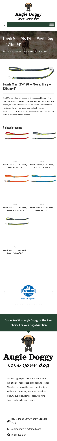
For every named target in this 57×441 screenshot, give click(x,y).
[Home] (4, 51)
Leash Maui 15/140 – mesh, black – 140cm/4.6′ (42, 166)
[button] (51, 69)
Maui (15, 161)
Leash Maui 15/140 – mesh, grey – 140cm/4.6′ (15, 251)
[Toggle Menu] (51, 24)
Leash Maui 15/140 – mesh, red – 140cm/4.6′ (15, 166)
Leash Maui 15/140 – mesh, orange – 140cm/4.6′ (15, 209)
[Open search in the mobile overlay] (3, 24)
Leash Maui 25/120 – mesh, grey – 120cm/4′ (30, 51)
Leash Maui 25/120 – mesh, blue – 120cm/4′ (42, 209)
